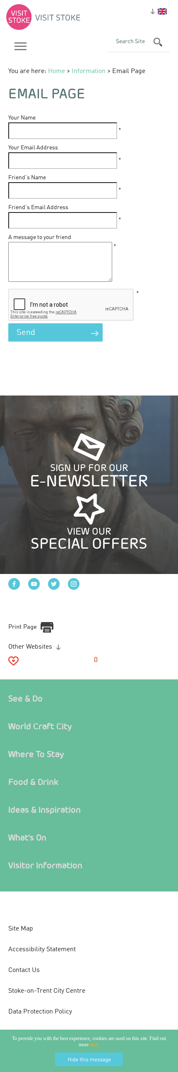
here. (94, 1045)
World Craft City (40, 726)
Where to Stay (36, 754)
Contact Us (24, 970)
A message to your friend (39, 237)
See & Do (25, 698)
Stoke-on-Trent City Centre (46, 991)
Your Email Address (33, 148)
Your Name (22, 118)
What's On (27, 837)
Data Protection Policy (40, 1012)
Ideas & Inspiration (44, 809)
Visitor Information (45, 865)
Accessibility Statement (42, 949)
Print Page (22, 627)
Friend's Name (27, 178)
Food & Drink (33, 782)
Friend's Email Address (38, 207)
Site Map (20, 928)
